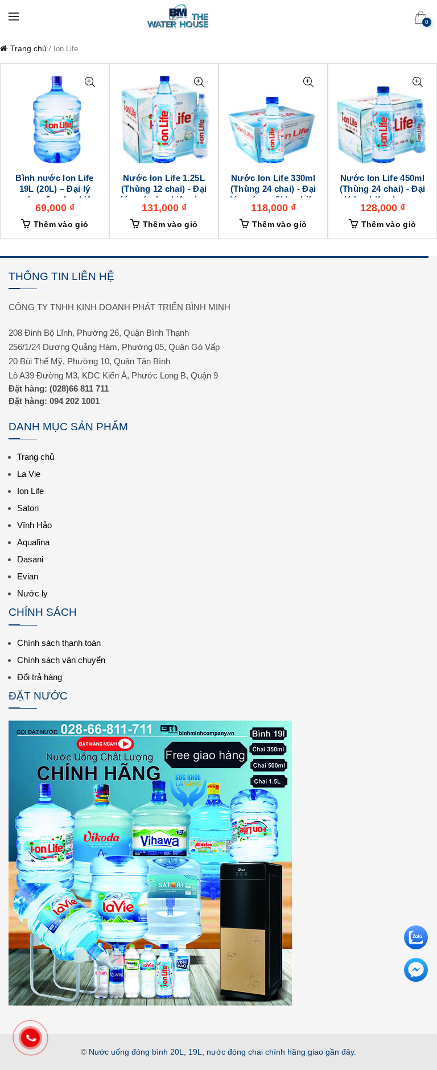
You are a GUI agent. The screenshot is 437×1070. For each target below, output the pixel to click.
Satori (28, 508)
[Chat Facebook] (416, 964)
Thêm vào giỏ (61, 224)
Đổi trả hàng (39, 677)
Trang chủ (28, 48)
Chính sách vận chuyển (61, 660)
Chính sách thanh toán (59, 643)
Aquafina (33, 542)
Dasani (30, 559)
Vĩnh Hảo (34, 525)
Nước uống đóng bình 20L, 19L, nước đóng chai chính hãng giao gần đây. (222, 1051)
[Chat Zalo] (416, 932)
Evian (27, 576)
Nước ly (32, 593)
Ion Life (30, 491)
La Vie (28, 474)
